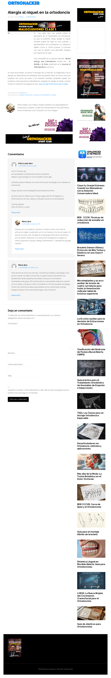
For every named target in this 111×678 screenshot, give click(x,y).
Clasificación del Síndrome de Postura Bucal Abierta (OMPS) (91, 352)
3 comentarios (31, 17)
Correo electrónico (16, 364)
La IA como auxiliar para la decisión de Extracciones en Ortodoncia (91, 321)
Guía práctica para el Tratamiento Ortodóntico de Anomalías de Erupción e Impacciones (91, 384)
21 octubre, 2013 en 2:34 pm (27, 166)
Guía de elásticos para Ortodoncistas (89, 625)
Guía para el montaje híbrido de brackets (88, 533)
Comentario (13, 324)
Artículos (28, 95)
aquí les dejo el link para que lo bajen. (53, 84)
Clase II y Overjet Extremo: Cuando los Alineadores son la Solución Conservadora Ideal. (91, 189)
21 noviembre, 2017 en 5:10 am (28, 267)
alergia (22, 95)
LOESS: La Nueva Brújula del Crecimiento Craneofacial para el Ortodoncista (90, 597)
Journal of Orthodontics (42, 95)
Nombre (11, 353)
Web (10, 376)
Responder (15, 212)
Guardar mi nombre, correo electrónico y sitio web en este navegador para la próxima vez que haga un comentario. (38, 391)
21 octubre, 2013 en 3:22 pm (31, 224)
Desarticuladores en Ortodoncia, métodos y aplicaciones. (89, 446)
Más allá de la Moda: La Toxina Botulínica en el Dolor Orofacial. (89, 476)
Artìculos (22, 93)
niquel (54, 95)
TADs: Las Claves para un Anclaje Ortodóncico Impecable (90, 415)
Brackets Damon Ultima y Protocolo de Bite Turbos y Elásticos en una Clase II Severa (91, 251)
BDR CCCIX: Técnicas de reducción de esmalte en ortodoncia (90, 220)
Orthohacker (55, 3)
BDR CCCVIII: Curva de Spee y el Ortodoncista (89, 505)
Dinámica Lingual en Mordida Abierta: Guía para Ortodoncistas (91, 564)
